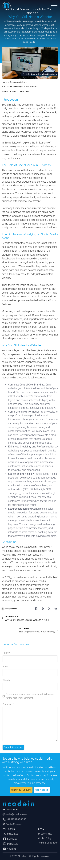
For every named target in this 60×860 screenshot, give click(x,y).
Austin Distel (37, 74)
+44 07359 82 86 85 (16, 819)
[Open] (54, 6)
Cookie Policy (44, 838)
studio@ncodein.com (16, 814)
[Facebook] (36, 608)
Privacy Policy (45, 833)
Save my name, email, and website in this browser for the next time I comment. (30, 696)
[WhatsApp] (42, 608)
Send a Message (14, 824)
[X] (49, 608)
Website (6, 680)
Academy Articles (17, 82)
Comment (8, 704)
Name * (6, 652)
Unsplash (52, 74)
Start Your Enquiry (21, 790)
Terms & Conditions (47, 842)
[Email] (55, 608)
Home (4, 82)
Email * (6, 666)
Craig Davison (11, 608)
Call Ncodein (42, 790)
